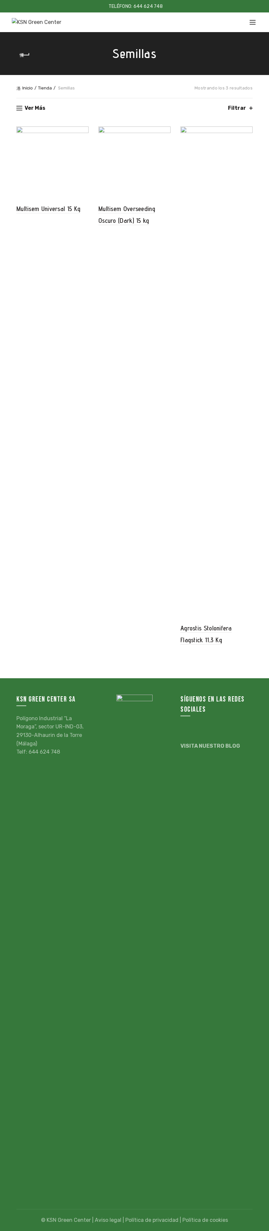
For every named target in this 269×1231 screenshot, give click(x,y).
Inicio (27, 88)
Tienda (45, 88)
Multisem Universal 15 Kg (48, 209)
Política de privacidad (151, 1220)
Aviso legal (108, 1220)
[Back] (24, 55)
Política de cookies (205, 1220)
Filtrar (237, 108)
